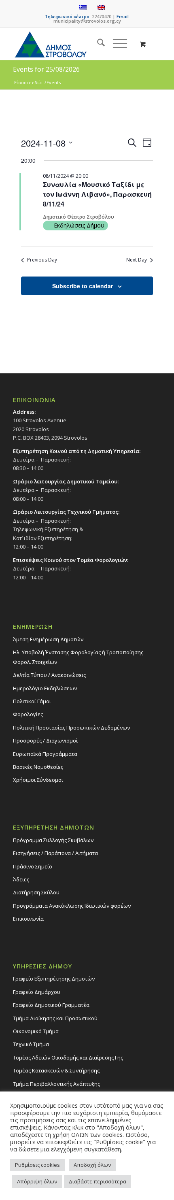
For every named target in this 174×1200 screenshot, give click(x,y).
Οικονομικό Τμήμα (36, 1031)
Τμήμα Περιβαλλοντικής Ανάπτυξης (56, 1083)
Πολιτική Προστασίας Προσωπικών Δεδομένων (71, 727)
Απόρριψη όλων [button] (37, 1181)
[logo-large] (72, 44)
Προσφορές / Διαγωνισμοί (45, 740)
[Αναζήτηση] (97, 44)
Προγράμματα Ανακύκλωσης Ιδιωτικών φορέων (72, 905)
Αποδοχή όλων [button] (92, 1164)
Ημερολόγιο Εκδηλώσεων (45, 688)
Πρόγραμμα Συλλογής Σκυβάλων (53, 840)
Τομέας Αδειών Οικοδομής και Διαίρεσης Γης (68, 1057)
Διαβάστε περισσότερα (97, 1181)
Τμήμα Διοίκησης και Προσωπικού (55, 1018)
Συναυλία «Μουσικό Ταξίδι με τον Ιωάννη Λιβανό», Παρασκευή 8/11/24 (97, 194)
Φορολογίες (28, 714)
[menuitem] (97, 44)
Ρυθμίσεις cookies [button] (37, 1164)
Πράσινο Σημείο (32, 866)
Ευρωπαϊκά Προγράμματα (45, 753)
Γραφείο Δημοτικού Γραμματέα (51, 1005)
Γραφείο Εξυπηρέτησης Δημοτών (54, 978)
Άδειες (21, 879)
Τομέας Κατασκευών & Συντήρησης (56, 1070)
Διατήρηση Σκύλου (36, 892)
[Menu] (116, 44)
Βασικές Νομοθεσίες (38, 766)
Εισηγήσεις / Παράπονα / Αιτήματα (55, 853)
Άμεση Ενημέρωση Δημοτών (48, 639)
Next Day (136, 260)
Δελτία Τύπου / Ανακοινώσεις (49, 675)
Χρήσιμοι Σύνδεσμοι (38, 779)
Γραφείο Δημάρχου (36, 992)
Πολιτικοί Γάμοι (32, 701)
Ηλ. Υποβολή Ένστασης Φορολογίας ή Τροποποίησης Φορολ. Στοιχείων (78, 657)
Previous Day (42, 260)
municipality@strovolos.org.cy (87, 21)
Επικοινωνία (28, 918)
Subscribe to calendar (82, 286)
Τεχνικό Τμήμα (31, 1044)
